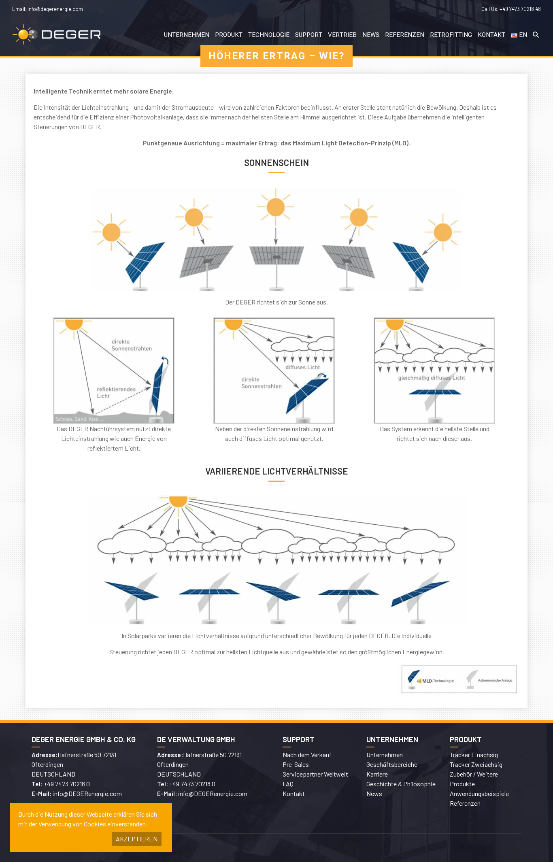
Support (308, 34)
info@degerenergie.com (55, 9)
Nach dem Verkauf (307, 754)
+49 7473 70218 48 (520, 9)
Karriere (377, 774)
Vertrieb (342, 34)
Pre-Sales (296, 764)
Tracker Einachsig (474, 754)
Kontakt (491, 34)
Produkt (228, 34)
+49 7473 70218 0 (67, 784)
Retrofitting (451, 34)
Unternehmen (186, 34)
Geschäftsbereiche (391, 764)
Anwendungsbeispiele (479, 793)
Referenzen (404, 34)
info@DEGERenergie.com (87, 793)
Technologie (268, 34)
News (370, 34)
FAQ (288, 784)
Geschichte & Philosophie (401, 784)
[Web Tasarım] (402, 848)
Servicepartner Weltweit (315, 774)
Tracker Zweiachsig (476, 764)
